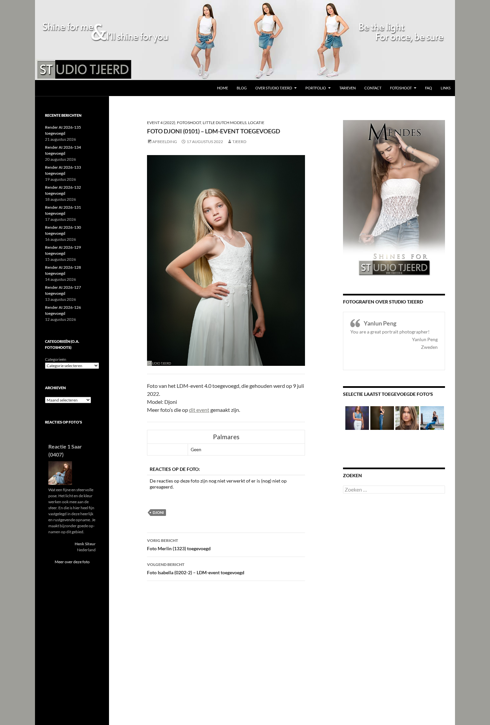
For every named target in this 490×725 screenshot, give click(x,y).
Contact (372, 88)
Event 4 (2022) (161, 122)
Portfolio (315, 88)
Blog (242, 88)
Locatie (256, 122)
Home (222, 88)
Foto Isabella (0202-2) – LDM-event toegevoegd (195, 568)
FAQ (428, 88)
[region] (245, 40)
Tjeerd (239, 141)
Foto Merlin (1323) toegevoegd (179, 544)
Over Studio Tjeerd (273, 88)
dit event (199, 410)
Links (446, 88)
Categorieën (55, 359)
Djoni (158, 512)
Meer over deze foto (72, 561)
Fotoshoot (401, 88)
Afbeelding (164, 141)
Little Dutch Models (224, 122)
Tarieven (347, 88)
